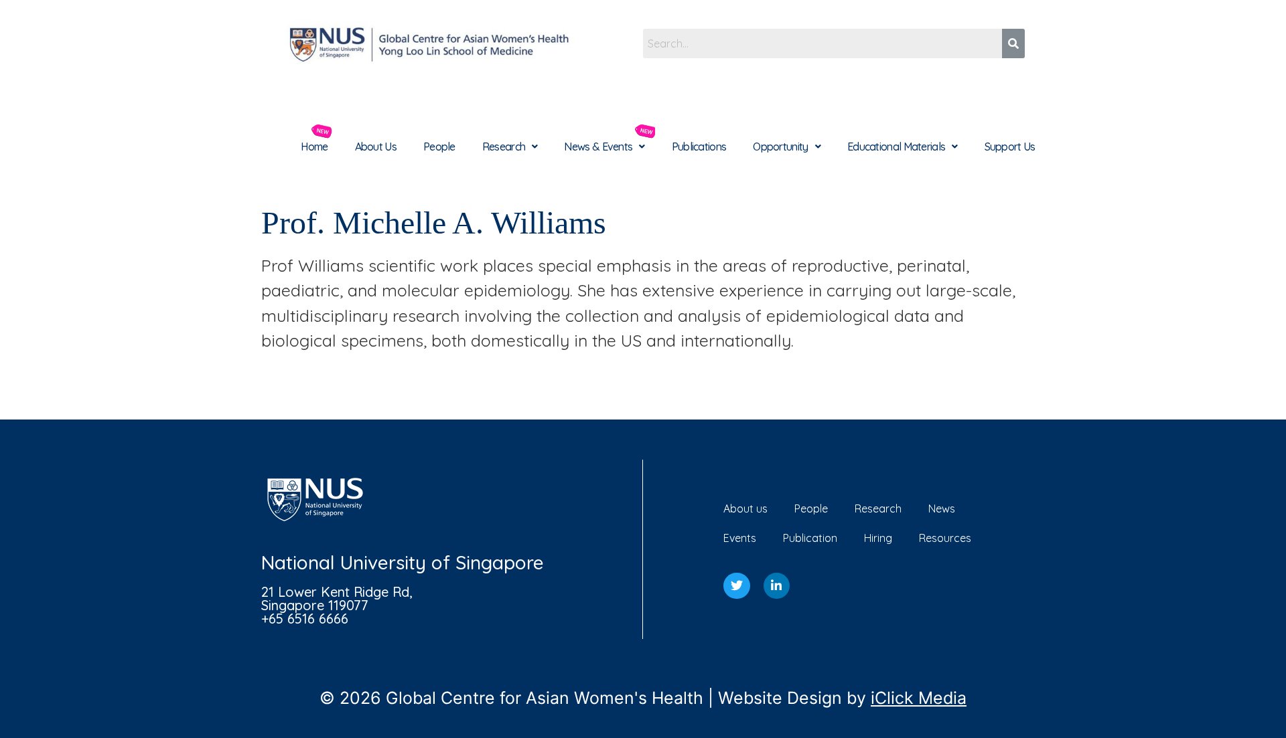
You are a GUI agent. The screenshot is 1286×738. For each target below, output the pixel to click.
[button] (510, 146)
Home (314, 146)
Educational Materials (896, 146)
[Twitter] (736, 586)
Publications (699, 146)
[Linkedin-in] (777, 586)
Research (503, 146)
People (439, 146)
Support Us (1010, 146)
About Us (376, 146)
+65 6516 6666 (304, 618)
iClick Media (919, 698)
